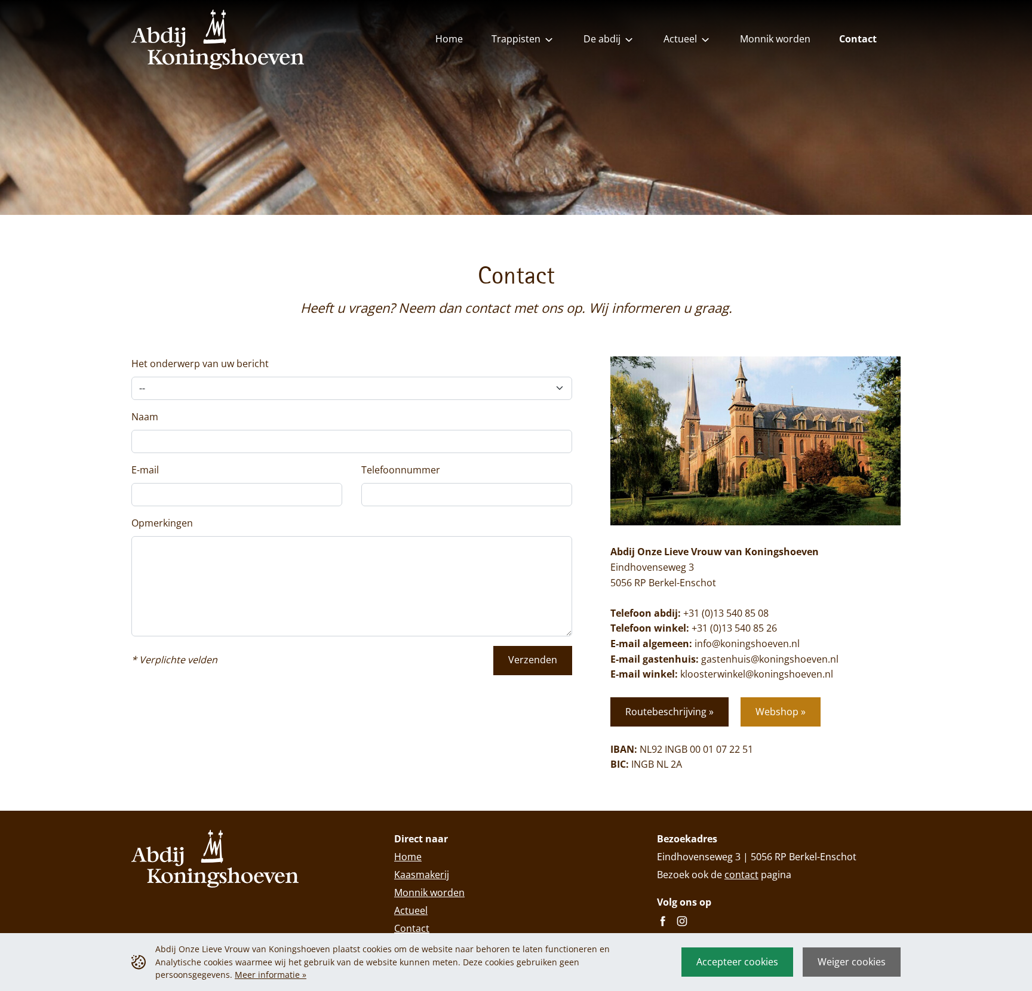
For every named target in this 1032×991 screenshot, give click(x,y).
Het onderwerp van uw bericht (200, 363)
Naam (144, 416)
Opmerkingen (162, 523)
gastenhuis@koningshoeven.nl (769, 659)
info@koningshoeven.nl (747, 643)
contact (741, 874)
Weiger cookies (852, 961)
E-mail (145, 469)
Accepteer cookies (737, 961)
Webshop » (780, 711)
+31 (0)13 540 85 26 (734, 628)
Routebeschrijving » (669, 711)
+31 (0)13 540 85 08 (726, 613)
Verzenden (532, 659)
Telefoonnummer (400, 469)
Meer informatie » (270, 974)
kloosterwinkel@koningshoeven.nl (756, 674)
